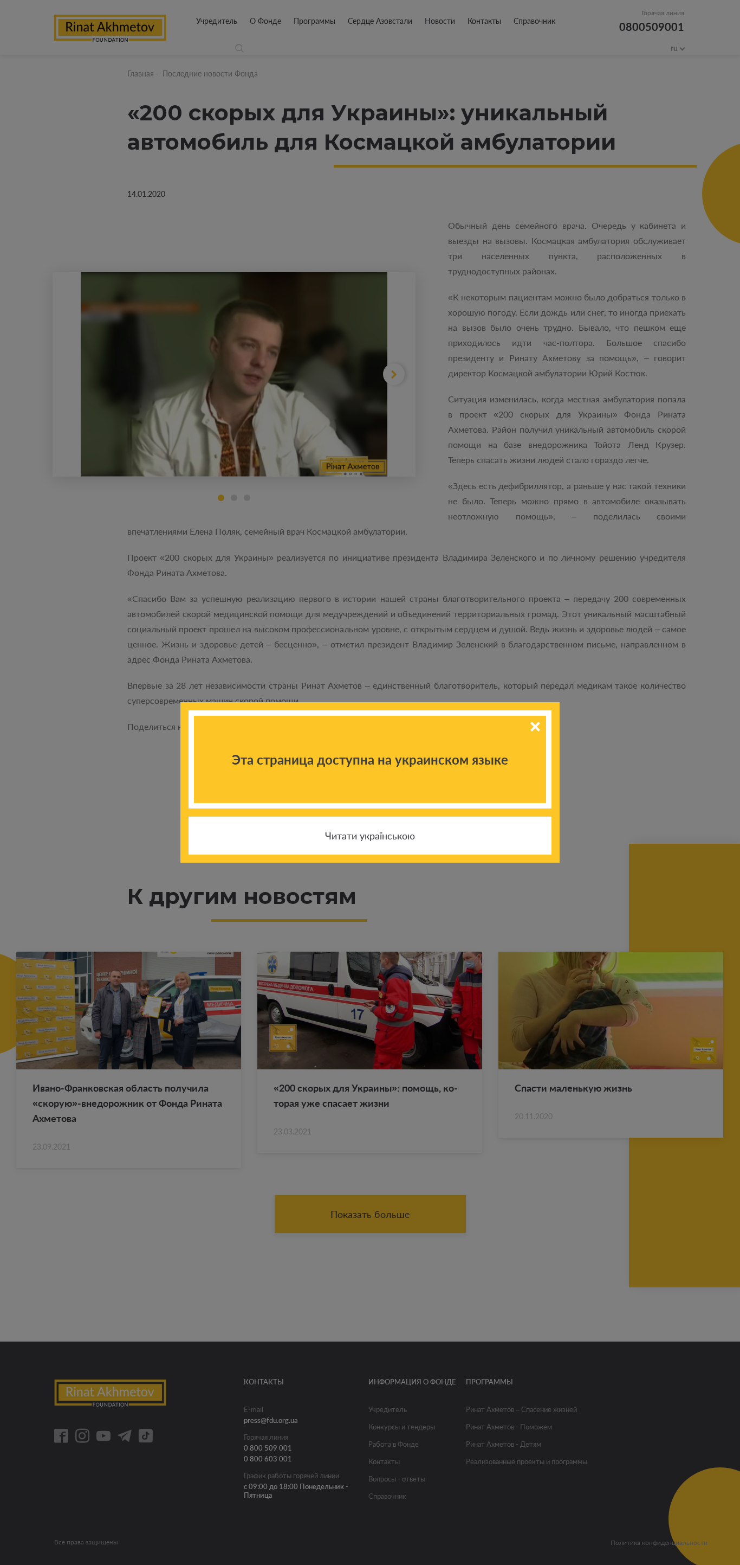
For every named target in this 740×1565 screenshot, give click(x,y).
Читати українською (370, 836)
